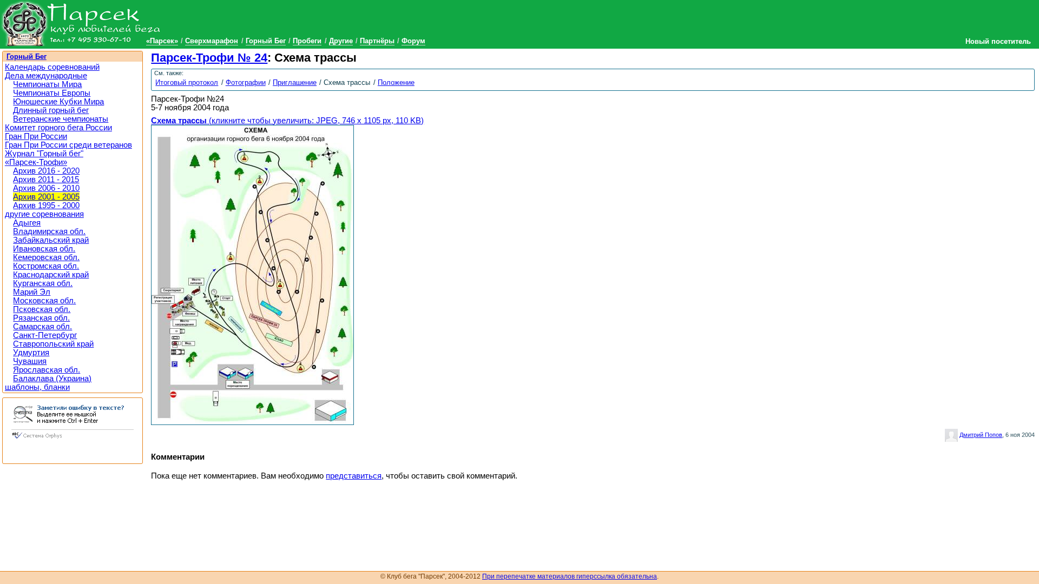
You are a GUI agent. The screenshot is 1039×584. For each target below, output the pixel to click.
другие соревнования (44, 214)
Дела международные (46, 75)
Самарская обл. (42, 326)
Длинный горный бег (51, 110)
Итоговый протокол (186, 82)
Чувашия (30, 361)
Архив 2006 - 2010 (46, 188)
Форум (413, 41)
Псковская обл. (41, 309)
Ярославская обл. (46, 370)
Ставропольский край (53, 344)
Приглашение (295, 82)
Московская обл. (44, 300)
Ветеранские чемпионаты (60, 119)
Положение (396, 82)
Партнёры (377, 41)
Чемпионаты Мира (47, 84)
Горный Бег (266, 41)
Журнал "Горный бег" (44, 153)
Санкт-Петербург (45, 335)
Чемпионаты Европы (51, 93)
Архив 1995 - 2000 (46, 205)
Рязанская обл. (41, 318)
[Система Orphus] (72, 439)
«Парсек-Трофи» (36, 162)
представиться (354, 476)
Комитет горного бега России (58, 127)
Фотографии (246, 82)
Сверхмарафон (211, 41)
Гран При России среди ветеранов (68, 145)
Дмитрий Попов (980, 435)
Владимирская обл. (49, 231)
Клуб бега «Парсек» (81, 23)
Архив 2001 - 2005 (46, 197)
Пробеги (307, 41)
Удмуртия (31, 352)
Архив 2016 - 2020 (46, 171)
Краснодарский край (51, 274)
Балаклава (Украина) (52, 378)
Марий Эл (31, 292)
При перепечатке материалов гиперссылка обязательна (569, 576)
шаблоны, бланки (37, 387)
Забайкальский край (51, 240)
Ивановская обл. (44, 248)
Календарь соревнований (52, 67)
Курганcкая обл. (43, 283)
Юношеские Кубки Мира (58, 101)
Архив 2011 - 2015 (46, 179)
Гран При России (36, 136)
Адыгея (27, 222)
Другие (341, 41)
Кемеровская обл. (46, 257)
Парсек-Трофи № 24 (209, 57)
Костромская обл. (46, 266)
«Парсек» (162, 41)
